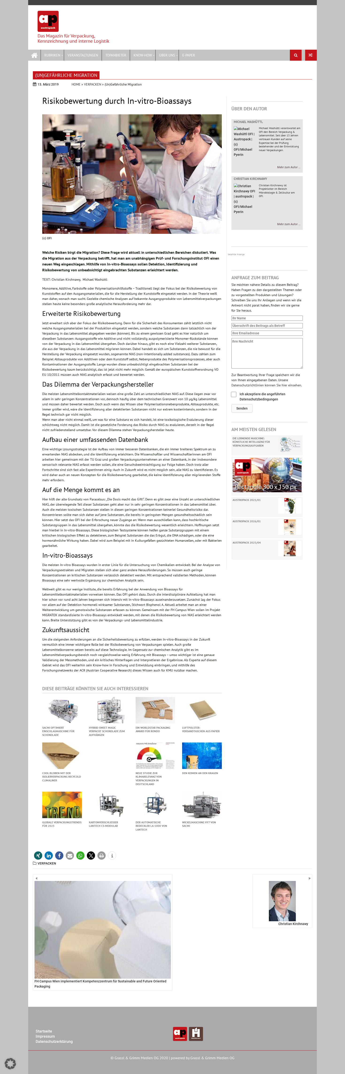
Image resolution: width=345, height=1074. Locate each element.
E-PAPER (188, 55)
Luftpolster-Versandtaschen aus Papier (201, 729)
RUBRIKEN (52, 55)
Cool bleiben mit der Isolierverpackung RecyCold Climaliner (61, 776)
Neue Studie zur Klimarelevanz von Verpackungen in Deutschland (149, 778)
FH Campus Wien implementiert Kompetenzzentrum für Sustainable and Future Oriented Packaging (100, 983)
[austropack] (34, 55)
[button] (242, 408)
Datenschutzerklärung (54, 1041)
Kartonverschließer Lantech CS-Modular (103, 824)
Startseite (44, 1031)
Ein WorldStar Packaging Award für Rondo (153, 729)
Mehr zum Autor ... (288, 167)
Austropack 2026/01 (247, 521)
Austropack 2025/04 (247, 542)
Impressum (45, 1036)
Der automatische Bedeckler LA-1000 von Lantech (151, 825)
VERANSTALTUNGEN (83, 55)
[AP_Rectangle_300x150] (267, 475)
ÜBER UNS (167, 55)
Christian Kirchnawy (250, 179)
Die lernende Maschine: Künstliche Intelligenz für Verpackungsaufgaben (251, 441)
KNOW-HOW (143, 55)
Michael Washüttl (248, 122)
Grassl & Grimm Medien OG (212, 1057)
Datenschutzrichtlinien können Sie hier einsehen (266, 385)
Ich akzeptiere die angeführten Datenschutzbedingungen (262, 396)
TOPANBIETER (115, 55)
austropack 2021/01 (247, 500)
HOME (76, 84)
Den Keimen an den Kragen (200, 773)
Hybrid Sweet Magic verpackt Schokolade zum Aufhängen (107, 731)
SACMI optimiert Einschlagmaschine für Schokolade (58, 731)
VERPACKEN (92, 84)
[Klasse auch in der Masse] (311, 55)
